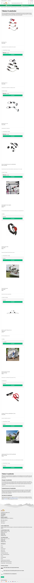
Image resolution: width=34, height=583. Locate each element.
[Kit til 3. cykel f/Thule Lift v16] (13, 317)
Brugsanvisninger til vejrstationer (5, 560)
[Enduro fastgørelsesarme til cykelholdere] (13, 151)
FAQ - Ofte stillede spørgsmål (5, 554)
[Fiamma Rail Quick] (13, 276)
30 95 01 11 (3, 521)
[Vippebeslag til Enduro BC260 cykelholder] (13, 441)
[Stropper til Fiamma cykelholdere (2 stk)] (13, 401)
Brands (2, 558)
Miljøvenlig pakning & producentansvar (6, 561)
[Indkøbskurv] (32, 2)
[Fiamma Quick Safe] (13, 234)
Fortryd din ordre (3, 548)
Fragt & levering (3, 551)
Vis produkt (12, 54)
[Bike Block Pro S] (13, 70)
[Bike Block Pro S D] (13, 111)
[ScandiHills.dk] (5, 3)
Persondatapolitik (3, 557)
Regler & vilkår (3, 550)
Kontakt (2, 547)
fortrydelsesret (26, 5)
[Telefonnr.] (30, 2)
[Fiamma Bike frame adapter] (13, 192)
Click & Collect (9, 5)
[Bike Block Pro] (13, 29)
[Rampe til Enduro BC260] (13, 359)
